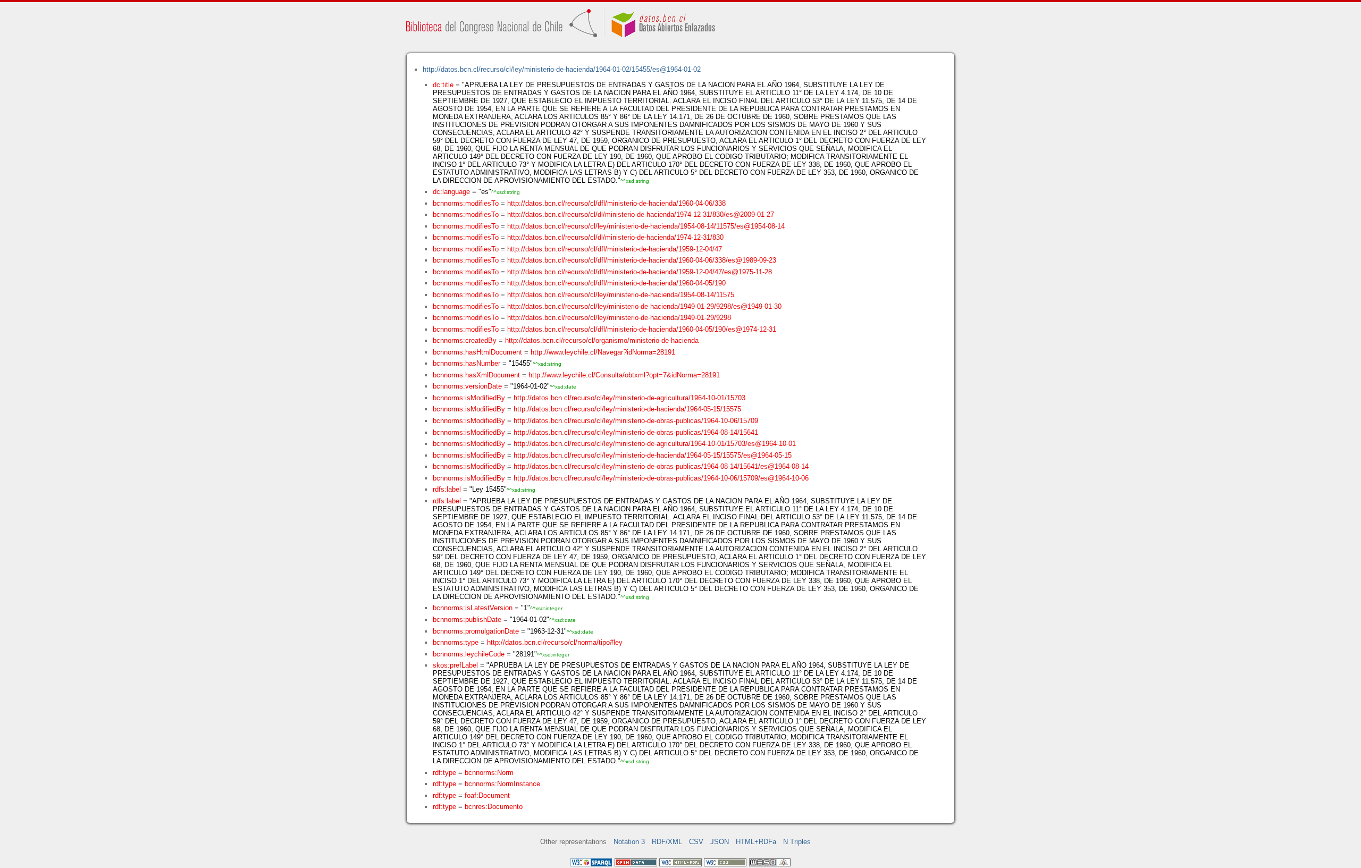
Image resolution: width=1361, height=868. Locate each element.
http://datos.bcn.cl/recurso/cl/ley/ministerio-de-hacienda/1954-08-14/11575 (620, 295)
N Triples (797, 842)
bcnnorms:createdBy (465, 340)
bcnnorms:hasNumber (466, 363)
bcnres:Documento (494, 807)
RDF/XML (667, 842)
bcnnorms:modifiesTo (466, 203)
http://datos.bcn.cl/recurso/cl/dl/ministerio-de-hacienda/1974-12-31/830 (615, 237)
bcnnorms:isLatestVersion (473, 608)
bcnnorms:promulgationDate (476, 631)
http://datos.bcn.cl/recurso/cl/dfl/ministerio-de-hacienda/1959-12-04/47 (614, 249)
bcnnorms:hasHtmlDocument (477, 352)
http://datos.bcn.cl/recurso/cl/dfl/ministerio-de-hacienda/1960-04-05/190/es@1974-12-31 (641, 329)
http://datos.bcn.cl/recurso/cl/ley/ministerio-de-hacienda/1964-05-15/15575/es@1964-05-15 (653, 455)
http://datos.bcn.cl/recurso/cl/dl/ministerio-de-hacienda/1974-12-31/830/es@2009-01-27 (640, 214)
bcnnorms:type (455, 642)
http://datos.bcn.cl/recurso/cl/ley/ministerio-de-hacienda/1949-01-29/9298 (619, 318)
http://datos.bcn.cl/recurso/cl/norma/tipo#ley (555, 642)
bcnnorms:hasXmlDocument (476, 375)
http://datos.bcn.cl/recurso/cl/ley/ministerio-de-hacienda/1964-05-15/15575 (627, 409)
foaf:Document (487, 795)
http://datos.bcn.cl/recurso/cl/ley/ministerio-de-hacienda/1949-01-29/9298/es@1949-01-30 (644, 306)
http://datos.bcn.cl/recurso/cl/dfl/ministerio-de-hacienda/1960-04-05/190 (616, 283)
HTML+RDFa (756, 842)
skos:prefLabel (455, 665)
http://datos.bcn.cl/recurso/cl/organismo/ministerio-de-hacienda (602, 340)
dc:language (451, 192)
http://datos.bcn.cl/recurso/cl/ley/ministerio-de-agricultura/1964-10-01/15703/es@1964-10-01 (655, 444)
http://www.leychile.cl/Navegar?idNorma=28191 (603, 352)
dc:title (443, 85)
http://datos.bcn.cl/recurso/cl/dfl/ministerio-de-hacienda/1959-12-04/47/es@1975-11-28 (639, 272)
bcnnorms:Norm (489, 773)
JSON (719, 842)
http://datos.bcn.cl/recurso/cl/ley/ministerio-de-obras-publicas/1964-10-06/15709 (636, 421)
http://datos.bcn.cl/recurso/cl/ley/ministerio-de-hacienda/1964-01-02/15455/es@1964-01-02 (562, 69)
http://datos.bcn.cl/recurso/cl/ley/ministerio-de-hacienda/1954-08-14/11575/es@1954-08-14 (646, 226)
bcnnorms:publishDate (467, 619)
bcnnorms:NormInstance (502, 784)
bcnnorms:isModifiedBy (469, 398)
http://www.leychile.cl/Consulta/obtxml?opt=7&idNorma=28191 (624, 375)
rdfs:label (447, 489)
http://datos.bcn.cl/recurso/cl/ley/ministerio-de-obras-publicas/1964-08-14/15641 (636, 432)
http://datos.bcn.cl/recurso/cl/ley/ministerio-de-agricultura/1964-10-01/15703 (629, 398)
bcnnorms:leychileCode (469, 654)
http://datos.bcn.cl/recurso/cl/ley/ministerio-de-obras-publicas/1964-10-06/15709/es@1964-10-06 (661, 478)
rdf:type (444, 773)
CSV (696, 842)
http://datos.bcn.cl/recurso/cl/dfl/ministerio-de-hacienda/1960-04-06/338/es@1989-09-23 (641, 260)
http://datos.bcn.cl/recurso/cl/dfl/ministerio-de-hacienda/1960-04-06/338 (616, 203)
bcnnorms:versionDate (467, 386)
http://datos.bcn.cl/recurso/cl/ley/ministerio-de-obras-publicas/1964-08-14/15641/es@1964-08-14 (661, 466)
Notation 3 (629, 842)
